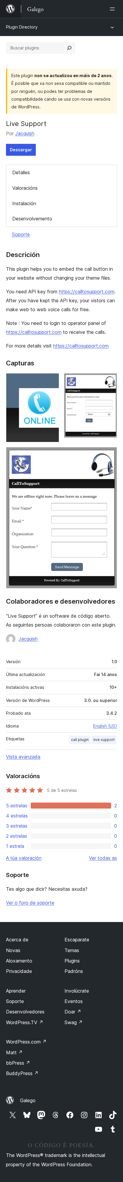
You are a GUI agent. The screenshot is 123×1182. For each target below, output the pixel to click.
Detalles (21, 172)
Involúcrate (76, 991)
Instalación (24, 203)
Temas (71, 950)
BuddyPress (22, 1073)
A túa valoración (23, 858)
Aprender (16, 991)
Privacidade (19, 971)
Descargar (21, 149)
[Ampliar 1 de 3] (51, 381)
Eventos (73, 1001)
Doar (72, 1012)
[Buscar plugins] (69, 48)
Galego (28, 1100)
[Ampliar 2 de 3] (109, 381)
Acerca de (17, 940)
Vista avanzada (23, 757)
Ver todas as (103, 858)
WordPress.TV (24, 1022)
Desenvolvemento (32, 219)
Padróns (73, 971)
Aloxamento (19, 961)
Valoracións (25, 188)
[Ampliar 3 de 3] (109, 455)
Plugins (72, 961)
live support (104, 739)
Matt (14, 1052)
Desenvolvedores (25, 1012)
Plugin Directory (22, 26)
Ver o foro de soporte (30, 903)
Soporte (21, 234)
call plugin (80, 739)
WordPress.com (26, 1042)
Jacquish (24, 133)
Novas (13, 950)
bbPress (18, 1063)
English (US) (105, 725)
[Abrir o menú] (113, 9)
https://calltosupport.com (86, 292)
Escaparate (76, 940)
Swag (73, 1022)
